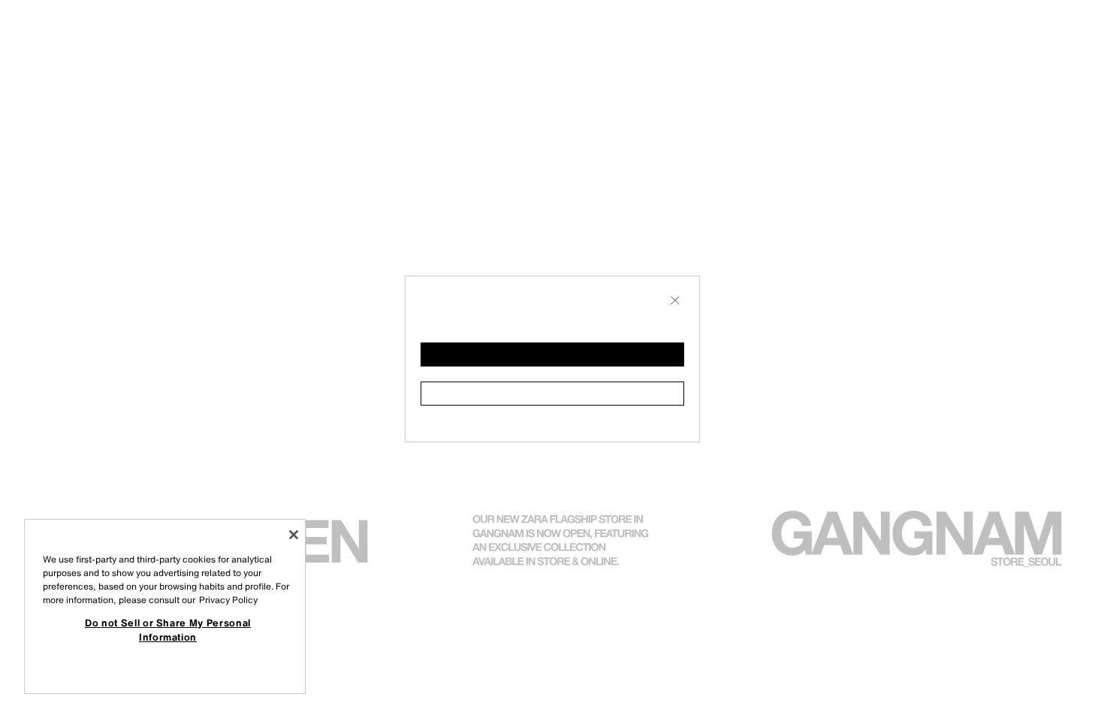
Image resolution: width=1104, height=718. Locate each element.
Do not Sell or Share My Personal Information (168, 629)
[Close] (294, 535)
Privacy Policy (228, 599)
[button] (552, 354)
